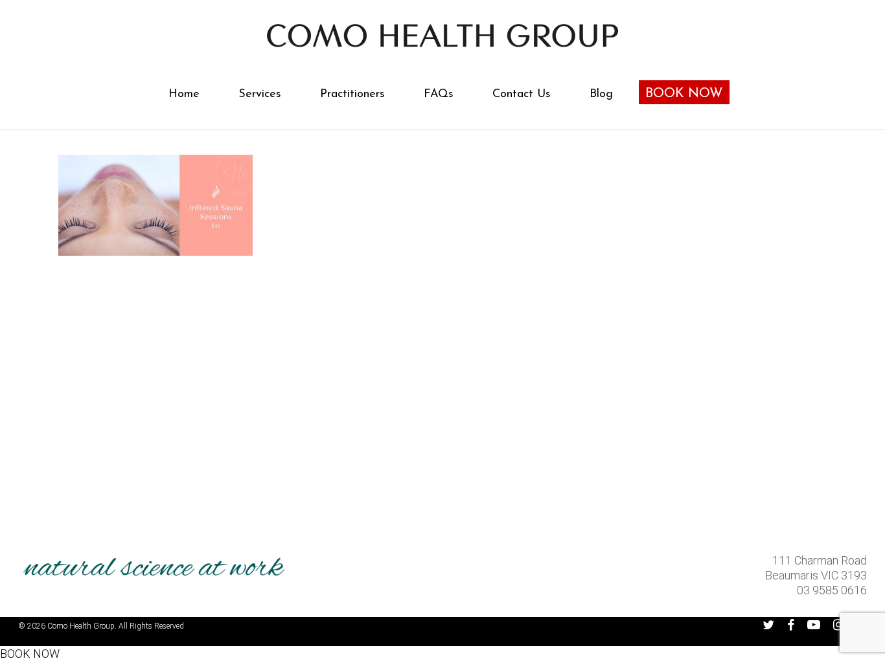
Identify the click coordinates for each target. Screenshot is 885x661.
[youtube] (813, 625)
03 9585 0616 (832, 590)
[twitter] (768, 625)
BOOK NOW (30, 653)
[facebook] (790, 625)
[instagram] (838, 625)
